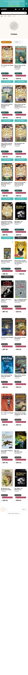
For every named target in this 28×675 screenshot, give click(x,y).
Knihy (5, 15)
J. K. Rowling (3, 66)
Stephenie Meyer (17, 302)
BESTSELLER (17, 256)
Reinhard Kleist (3, 302)
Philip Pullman (3, 338)
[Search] (25, 13)
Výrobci (9, 15)
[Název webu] (4, 9)
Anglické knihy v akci (19, 258)
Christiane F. (17, 224)
